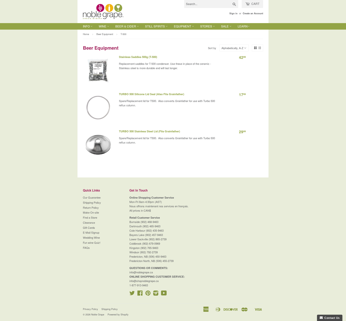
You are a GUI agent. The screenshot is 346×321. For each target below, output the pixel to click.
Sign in (233, 13)
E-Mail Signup (91, 232)
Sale (225, 26)
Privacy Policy (90, 309)
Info (86, 26)
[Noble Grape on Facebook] (140, 294)
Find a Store (90, 217)
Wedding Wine (91, 237)
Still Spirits (155, 26)
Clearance (89, 222)
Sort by (212, 48)
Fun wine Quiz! (91, 242)
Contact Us (331, 317)
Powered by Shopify (118, 314)
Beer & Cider (126, 26)
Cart (255, 4)
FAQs (86, 248)
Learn (243, 26)
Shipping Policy (92, 202)
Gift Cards (89, 227)
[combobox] (211, 4)
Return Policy (91, 207)
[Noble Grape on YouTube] (164, 294)
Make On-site (91, 212)
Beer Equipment (104, 34)
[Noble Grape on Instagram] (156, 294)
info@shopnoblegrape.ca (144, 281)
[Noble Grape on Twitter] (132, 294)
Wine (103, 26)
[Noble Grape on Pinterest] (148, 294)
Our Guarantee (92, 197)
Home (86, 34)
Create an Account (253, 13)
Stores (206, 26)
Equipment (183, 26)
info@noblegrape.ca (141, 272)
